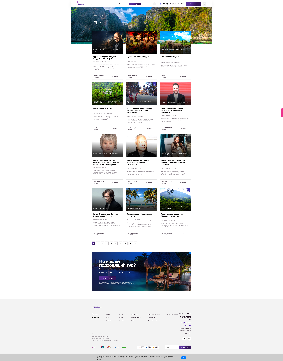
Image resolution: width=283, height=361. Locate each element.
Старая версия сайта (98, 334)
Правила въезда (136, 317)
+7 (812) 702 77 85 (123, 273)
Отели (121, 314)
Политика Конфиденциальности (101, 336)
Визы (132, 321)
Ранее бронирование (154, 321)
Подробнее (115, 76)
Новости (108, 314)
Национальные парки (154, 314)
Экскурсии (134, 314)
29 (125, 243)
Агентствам (102, 4)
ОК (183, 357)
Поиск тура (193, 4)
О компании (122, 4)
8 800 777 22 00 (177, 4)
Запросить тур (108, 278)
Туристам (93, 4)
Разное (121, 317)
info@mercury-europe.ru (186, 324)
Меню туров (135, 4)
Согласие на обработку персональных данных (105, 340)
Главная (94, 15)
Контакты (147, 4)
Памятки (121, 321)
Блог (107, 317)
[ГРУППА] (162, 3)
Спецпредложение (172, 314)
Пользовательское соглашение (100, 338)
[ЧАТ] (166, 3)
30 (130, 243)
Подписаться (185, 347)
